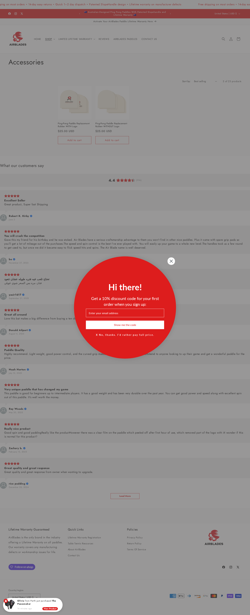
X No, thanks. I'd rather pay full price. (125, 334)
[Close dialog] (171, 261)
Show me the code (125, 325)
